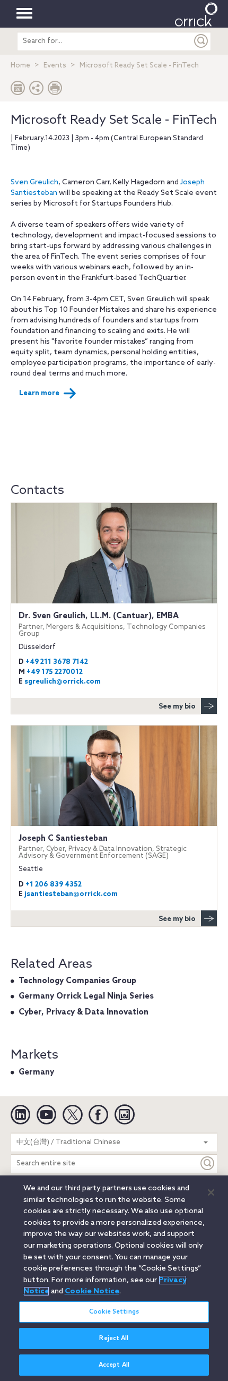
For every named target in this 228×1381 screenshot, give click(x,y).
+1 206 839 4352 (53, 885)
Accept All (114, 1365)
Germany (36, 1072)
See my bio (177, 707)
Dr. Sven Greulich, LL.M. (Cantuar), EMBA (112, 624)
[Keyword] (207, 1163)
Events (54, 66)
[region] (114, 1278)
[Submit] (201, 41)
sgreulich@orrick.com (62, 682)
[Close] (211, 1192)
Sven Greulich (34, 182)
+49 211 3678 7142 (56, 662)
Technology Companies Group (77, 981)
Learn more (39, 393)
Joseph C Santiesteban (103, 847)
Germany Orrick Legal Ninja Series (86, 996)
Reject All (113, 1338)
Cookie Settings (114, 1312)
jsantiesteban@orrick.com (71, 894)
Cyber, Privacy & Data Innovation (83, 1012)
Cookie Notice (92, 1291)
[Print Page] (55, 90)
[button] (36, 90)
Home (20, 66)
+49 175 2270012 (55, 672)
